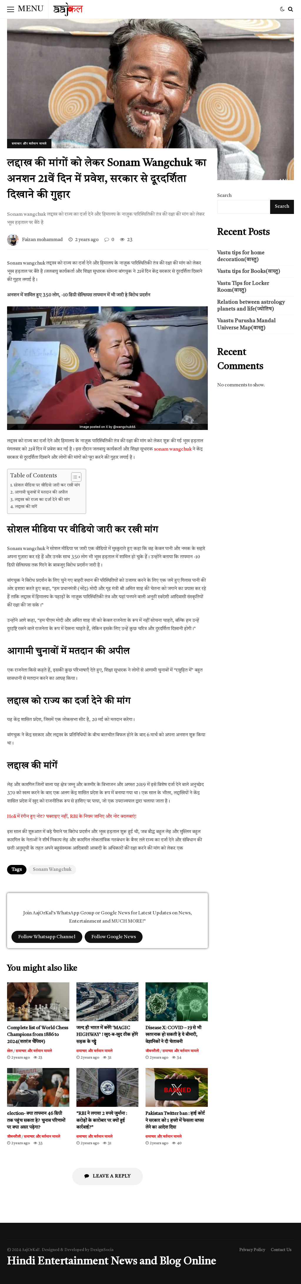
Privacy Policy (252, 1250)
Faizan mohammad (42, 239)
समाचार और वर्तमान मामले (29, 143)
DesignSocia (101, 1250)
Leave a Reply (111, 1176)
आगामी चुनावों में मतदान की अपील (41, 492)
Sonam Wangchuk (52, 869)
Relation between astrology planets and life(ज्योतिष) (251, 306)
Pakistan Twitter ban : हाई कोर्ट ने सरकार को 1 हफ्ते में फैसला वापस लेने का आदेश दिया (177, 1087)
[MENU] (10, 9)
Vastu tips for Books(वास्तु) (248, 271)
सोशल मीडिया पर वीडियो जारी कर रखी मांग (47, 485)
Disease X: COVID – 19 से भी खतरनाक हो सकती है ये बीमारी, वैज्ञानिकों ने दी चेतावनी (177, 1001)
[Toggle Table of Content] (73, 477)
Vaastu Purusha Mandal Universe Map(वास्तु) (246, 324)
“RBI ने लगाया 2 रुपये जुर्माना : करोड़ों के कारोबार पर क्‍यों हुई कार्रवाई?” (107, 1087)
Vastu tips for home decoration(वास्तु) (241, 256)
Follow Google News (113, 936)
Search (224, 195)
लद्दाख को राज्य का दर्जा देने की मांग (42, 500)
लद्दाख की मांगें (26, 507)
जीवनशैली (152, 1051)
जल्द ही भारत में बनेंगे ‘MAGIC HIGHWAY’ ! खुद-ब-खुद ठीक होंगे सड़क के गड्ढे (107, 1001)
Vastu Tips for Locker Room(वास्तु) (243, 287)
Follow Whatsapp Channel (46, 936)
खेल (10, 1051)
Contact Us (281, 1250)
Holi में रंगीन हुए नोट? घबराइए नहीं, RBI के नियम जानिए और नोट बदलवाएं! (71, 816)
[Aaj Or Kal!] (68, 11)
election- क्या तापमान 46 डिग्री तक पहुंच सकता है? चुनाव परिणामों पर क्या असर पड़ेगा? (38, 1087)
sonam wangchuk (173, 449)
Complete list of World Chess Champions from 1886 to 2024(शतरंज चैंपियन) (38, 1001)
